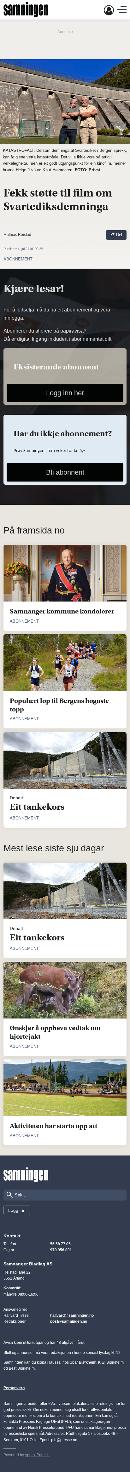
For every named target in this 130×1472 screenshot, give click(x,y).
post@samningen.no (68, 1321)
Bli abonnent (65, 472)
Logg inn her (65, 393)
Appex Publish (37, 1455)
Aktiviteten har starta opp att (53, 1126)
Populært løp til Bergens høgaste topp (59, 705)
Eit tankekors (37, 807)
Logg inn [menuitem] (17, 1210)
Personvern (14, 1388)
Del (118, 234)
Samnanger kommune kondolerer (62, 611)
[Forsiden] (25, 9)
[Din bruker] (109, 10)
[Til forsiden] (25, 1175)
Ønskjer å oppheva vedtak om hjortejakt (55, 1032)
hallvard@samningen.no (72, 1315)
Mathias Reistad (17, 234)
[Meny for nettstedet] (122, 9)
